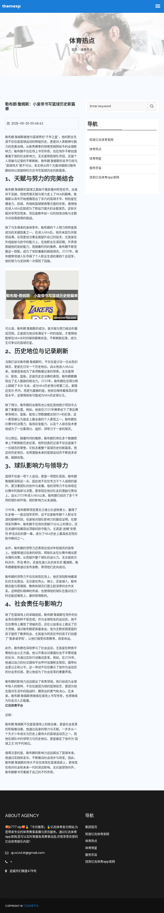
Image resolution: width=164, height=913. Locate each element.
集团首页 (91, 827)
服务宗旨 (91, 855)
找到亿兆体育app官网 (100, 861)
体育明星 (91, 848)
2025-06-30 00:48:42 (27, 123)
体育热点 (91, 841)
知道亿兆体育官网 (97, 834)
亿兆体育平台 (31, 906)
